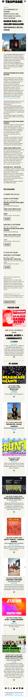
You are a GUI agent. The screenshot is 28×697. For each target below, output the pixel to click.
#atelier (11, 545)
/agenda (6, 7)
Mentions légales (9, 695)
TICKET (7, 219)
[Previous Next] (14, 567)
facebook (16, 294)
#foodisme (14, 392)
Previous (3, 42)
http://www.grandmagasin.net (12, 98)
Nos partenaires (19, 695)
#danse (14, 430)
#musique (14, 344)
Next (25, 42)
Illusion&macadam (17, 694)
